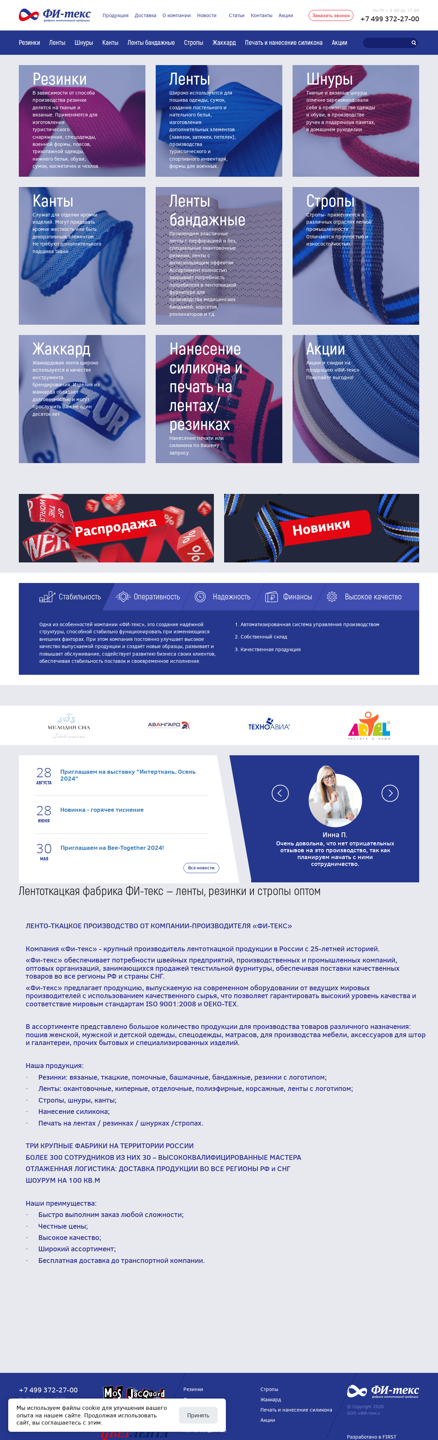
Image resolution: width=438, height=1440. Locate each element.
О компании (177, 15)
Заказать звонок (331, 15)
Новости (207, 15)
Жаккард (224, 42)
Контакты (261, 15)
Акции (286, 15)
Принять (198, 1415)
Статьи (237, 15)
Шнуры (84, 42)
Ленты (57, 42)
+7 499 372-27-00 (389, 18)
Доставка (145, 15)
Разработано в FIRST (372, 1436)
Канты (110, 42)
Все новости (201, 868)
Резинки (29, 42)
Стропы (193, 42)
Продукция (116, 15)
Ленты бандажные (151, 42)
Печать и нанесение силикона (284, 42)
